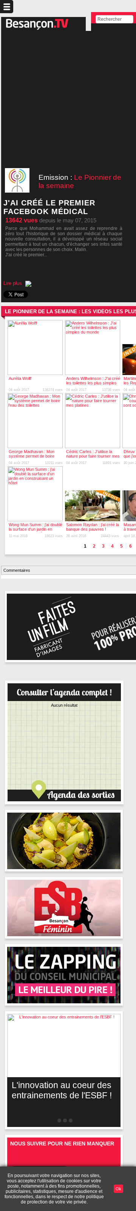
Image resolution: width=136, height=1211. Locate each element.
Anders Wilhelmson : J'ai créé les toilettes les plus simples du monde (93, 383)
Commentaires (16, 570)
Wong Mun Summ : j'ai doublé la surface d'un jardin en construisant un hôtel (35, 529)
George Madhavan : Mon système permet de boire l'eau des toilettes (31, 456)
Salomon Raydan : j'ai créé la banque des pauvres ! (92, 526)
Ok (118, 1189)
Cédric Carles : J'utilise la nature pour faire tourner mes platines (93, 456)
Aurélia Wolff (20, 378)
